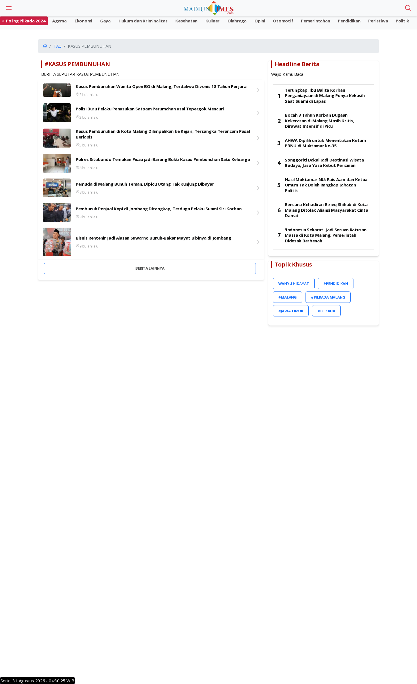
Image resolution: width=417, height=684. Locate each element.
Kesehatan (186, 21)
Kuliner (212, 21)
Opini (259, 21)
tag (57, 46)
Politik (402, 21)
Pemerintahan (315, 21)
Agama (59, 21)
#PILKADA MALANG (328, 297)
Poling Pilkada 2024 (25, 21)
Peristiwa (378, 21)
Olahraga (237, 21)
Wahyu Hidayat (293, 283)
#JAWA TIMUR (290, 310)
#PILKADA (326, 310)
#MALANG (287, 297)
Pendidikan (349, 21)
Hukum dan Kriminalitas (143, 21)
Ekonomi (83, 21)
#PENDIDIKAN (335, 283)
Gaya (105, 21)
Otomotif (283, 21)
